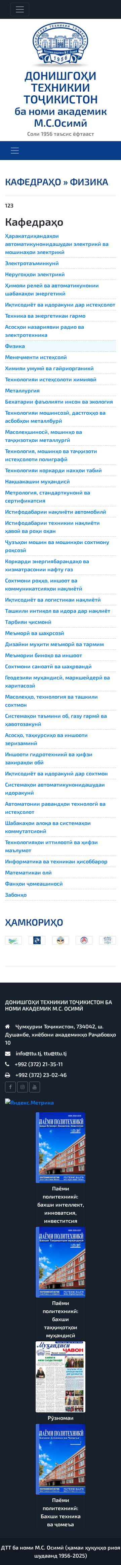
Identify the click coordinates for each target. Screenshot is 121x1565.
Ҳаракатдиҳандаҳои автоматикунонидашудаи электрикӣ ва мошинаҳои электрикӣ (57, 243)
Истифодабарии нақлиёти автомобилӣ (55, 511)
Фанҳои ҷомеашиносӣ (34, 883)
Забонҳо (16, 894)
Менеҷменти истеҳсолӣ (36, 357)
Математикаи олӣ (28, 872)
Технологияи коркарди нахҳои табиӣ (53, 470)
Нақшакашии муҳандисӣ (37, 481)
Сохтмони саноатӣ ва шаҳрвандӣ (48, 666)
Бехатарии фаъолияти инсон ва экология (59, 401)
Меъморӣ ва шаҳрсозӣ (34, 633)
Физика (15, 346)
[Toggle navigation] (19, 9)
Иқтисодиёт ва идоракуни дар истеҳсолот (60, 304)
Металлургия (22, 390)
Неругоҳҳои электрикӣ (35, 274)
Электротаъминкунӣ (32, 263)
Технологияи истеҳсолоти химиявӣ (50, 379)
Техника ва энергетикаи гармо (45, 315)
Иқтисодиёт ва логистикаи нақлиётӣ (53, 599)
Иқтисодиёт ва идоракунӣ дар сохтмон (56, 773)
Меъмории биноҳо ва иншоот (43, 655)
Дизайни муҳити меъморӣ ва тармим (54, 644)
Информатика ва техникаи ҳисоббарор (56, 861)
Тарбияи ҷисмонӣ (28, 621)
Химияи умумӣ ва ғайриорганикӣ (49, 368)
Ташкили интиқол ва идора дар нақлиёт (57, 610)
